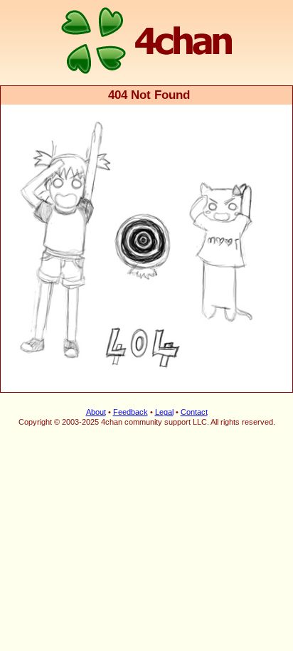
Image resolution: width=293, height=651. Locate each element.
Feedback (130, 412)
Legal (164, 412)
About (96, 412)
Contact (194, 412)
